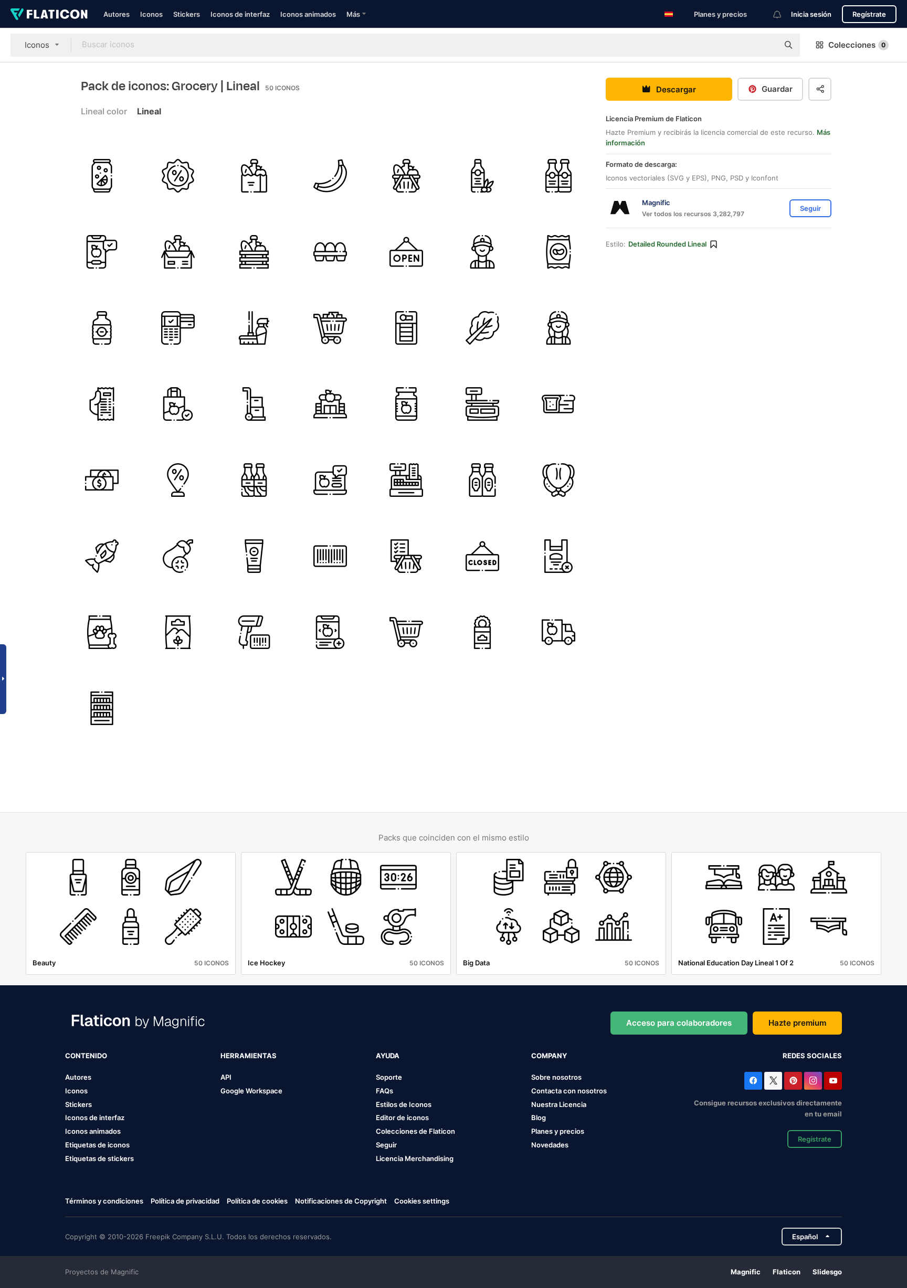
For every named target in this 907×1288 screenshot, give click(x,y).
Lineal (149, 111)
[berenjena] (178, 556)
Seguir (386, 1145)
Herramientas (248, 1055)
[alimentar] (102, 632)
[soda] (102, 176)
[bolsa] (178, 404)
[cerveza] (558, 176)
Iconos (151, 14)
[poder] (482, 632)
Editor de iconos (402, 1117)
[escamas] (482, 404)
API (225, 1077)
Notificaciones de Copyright (341, 1201)
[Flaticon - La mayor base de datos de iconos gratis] (49, 14)
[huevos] (330, 252)
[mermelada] (406, 404)
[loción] (254, 556)
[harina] (178, 632)
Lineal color (104, 111)
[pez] (102, 556)
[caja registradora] (406, 480)
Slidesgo (827, 1272)
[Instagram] (813, 1081)
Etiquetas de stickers (99, 1158)
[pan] (558, 404)
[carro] (254, 404)
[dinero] (102, 480)
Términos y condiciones (104, 1201)
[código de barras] (330, 556)
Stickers (186, 14)
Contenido (86, 1055)
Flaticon (786, 1272)
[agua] (102, 328)
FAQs (384, 1091)
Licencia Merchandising (415, 1158)
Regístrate (869, 14)
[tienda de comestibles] (254, 176)
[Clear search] (765, 45)
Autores (116, 14)
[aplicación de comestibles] (102, 252)
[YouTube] (833, 1081)
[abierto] (406, 252)
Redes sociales (812, 1055)
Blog (538, 1117)
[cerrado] (482, 556)
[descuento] (178, 176)
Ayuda (387, 1055)
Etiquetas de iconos (97, 1145)
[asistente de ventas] (482, 252)
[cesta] (254, 252)
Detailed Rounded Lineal (667, 244)
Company (549, 1055)
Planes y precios (720, 14)
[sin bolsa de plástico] (558, 556)
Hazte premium (797, 1023)
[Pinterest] (793, 1081)
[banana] (330, 176)
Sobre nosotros (556, 1077)
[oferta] (178, 480)
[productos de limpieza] (254, 328)
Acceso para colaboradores (679, 1023)
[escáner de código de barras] (254, 632)
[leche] (254, 480)
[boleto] (102, 404)
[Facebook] (753, 1081)
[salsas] (482, 480)
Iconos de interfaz (240, 14)
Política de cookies (257, 1201)
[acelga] (482, 328)
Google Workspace (251, 1091)
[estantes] (102, 708)
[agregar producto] (330, 632)
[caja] (178, 252)
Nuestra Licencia (558, 1104)
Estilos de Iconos (403, 1104)
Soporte (389, 1077)
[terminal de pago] (178, 328)
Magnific (746, 1272)
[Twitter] (773, 1081)
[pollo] (558, 480)
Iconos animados (308, 14)
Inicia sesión (811, 14)
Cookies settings (421, 1201)
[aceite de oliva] (482, 176)
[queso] (406, 328)
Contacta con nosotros (569, 1091)
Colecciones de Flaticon (415, 1131)
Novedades (549, 1145)
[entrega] (558, 632)
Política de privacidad (185, 1201)
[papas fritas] (558, 252)
